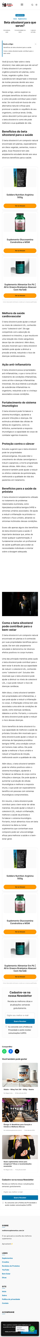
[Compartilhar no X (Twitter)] (17, 1051)
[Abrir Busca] (32, 4)
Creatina (5, 1262)
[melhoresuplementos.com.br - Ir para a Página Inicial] (7, 4)
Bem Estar (6, 1274)
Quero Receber (20, 1021)
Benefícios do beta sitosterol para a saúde (17, 47)
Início (15, 19)
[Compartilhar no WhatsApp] (4, 1051)
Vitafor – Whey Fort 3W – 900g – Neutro (19, 1089)
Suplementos (20, 15)
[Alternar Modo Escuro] (36, 4)
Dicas (4, 1278)
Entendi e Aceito (28, 1332)
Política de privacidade (11, 1299)
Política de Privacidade (11, 1331)
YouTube (5, 1270)
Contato (5, 1303)
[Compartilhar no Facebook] (10, 1051)
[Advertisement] (20, 572)
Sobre (4, 1295)
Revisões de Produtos (11, 1266)
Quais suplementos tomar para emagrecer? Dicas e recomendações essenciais (18, 1164)
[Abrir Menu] (21, 4)
